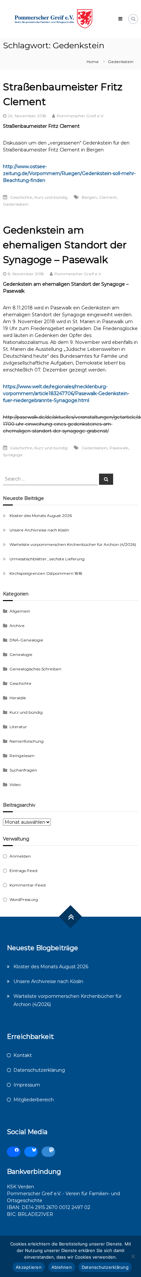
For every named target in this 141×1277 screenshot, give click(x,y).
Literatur (18, 726)
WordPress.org (24, 899)
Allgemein (20, 611)
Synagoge (13, 454)
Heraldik (18, 697)
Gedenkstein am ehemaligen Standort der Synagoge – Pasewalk (65, 245)
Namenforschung (27, 741)
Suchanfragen (23, 770)
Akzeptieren (29, 1267)
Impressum (26, 1085)
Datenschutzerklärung (39, 1070)
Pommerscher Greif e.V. (80, 115)
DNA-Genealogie (26, 640)
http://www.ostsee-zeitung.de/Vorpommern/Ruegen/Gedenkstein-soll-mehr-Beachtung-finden (69, 173)
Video (15, 784)
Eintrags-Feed (23, 870)
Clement (108, 197)
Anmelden (20, 856)
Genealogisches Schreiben (35, 668)
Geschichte (21, 197)
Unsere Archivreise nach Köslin (39, 529)
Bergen (89, 197)
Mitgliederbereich (33, 1100)
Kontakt (22, 1055)
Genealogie (21, 654)
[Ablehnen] (133, 1256)
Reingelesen (22, 755)
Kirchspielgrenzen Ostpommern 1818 (46, 573)
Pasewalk (119, 447)
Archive (17, 625)
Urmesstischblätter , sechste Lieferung (47, 558)
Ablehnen (61, 1267)
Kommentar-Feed (28, 885)
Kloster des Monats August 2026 (41, 515)
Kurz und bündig (51, 197)
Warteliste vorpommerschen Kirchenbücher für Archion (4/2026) (73, 544)
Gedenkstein (16, 204)
